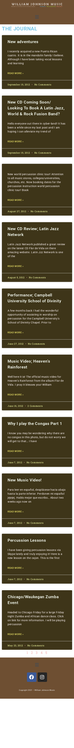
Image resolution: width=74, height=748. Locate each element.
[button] (37, 17)
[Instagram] (42, 677)
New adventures (23, 41)
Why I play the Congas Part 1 (35, 423)
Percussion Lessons (27, 540)
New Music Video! (25, 480)
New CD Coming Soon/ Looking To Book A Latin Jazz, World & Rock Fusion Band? (36, 108)
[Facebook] (31, 677)
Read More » (16, 73)
